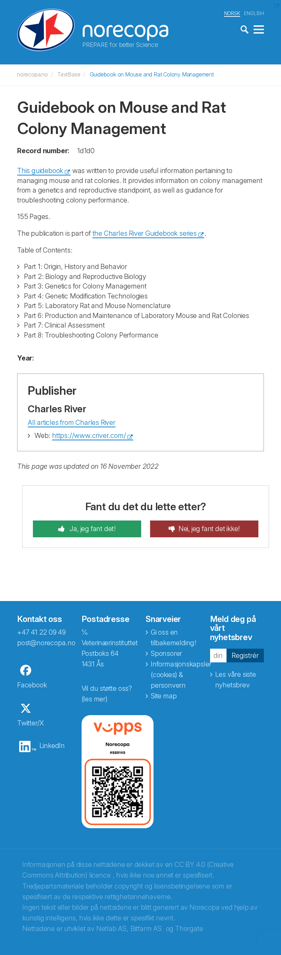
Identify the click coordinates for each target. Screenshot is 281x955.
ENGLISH (254, 13)
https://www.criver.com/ (89, 435)
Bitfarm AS (146, 929)
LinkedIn (52, 746)
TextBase (68, 74)
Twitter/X (30, 723)
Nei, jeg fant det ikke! (209, 529)
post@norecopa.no (46, 643)
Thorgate (189, 929)
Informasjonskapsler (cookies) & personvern (181, 674)
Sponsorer (166, 653)
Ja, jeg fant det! (92, 529)
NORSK (232, 13)
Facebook (32, 685)
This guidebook (40, 171)
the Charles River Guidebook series (145, 233)
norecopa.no (32, 74)
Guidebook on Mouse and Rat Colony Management (152, 74)
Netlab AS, (112, 929)
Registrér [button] (245, 655)
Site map (163, 696)
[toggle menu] (258, 30)
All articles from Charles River (71, 422)
